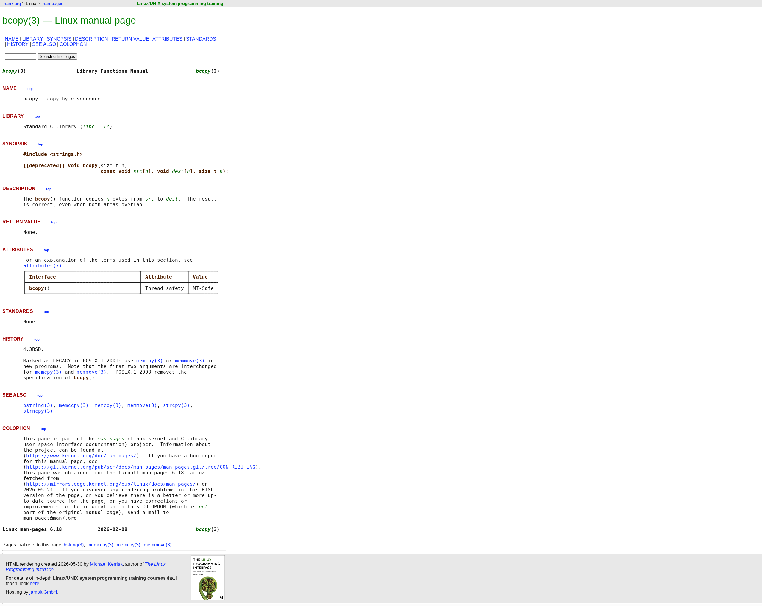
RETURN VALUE (130, 38)
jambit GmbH (43, 592)
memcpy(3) (149, 360)
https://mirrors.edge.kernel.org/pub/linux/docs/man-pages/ (111, 484)
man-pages (52, 3)
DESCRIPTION (91, 38)
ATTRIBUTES (167, 38)
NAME (12, 38)
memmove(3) (190, 360)
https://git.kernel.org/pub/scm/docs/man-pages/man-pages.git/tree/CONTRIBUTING (140, 467)
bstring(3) (38, 405)
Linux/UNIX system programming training (180, 3)
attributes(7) (42, 265)
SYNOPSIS (59, 38)
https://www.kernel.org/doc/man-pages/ (81, 456)
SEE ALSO (44, 44)
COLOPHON (73, 44)
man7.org (11, 3)
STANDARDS (201, 38)
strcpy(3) (176, 405)
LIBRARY (32, 38)
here (34, 583)
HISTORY (18, 44)
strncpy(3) (38, 411)
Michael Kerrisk (106, 564)
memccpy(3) (74, 405)
